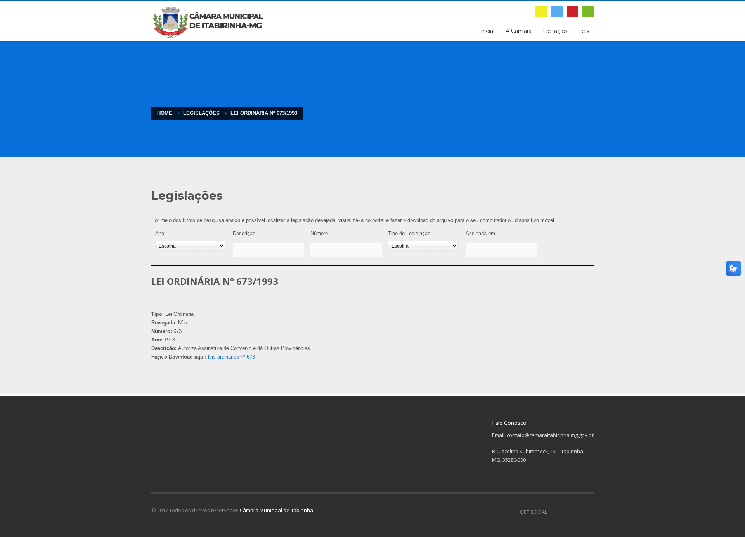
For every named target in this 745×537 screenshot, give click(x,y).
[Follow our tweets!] (564, 512)
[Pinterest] (572, 11)
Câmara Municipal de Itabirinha (276, 510)
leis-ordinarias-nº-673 (231, 357)
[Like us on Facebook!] (553, 512)
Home (164, 113)
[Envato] (588, 11)
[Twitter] (557, 11)
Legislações (201, 113)
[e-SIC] (541, 11)
